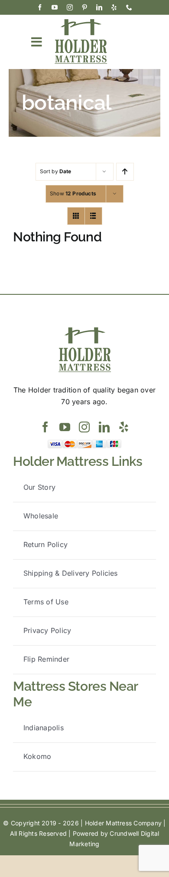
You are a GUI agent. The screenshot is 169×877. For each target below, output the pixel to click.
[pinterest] (84, 7)
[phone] (129, 7)
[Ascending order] (125, 171)
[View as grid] (76, 216)
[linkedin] (99, 7)
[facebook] (40, 7)
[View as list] (93, 216)
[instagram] (70, 7)
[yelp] (114, 7)
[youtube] (55, 7)
